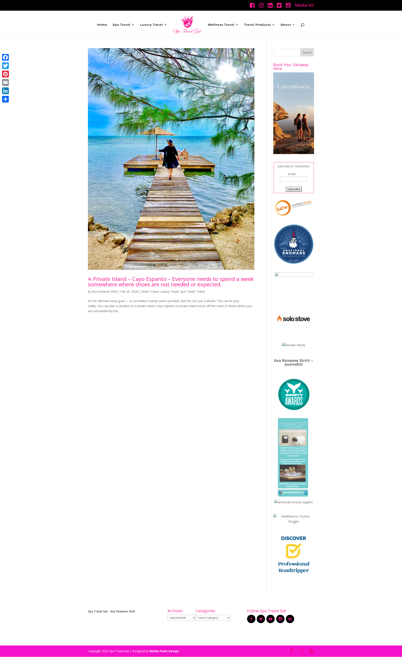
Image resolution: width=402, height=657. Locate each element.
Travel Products (257, 25)
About (286, 25)
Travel (200, 291)
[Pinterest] (5, 74)
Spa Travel (121, 25)
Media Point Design (164, 651)
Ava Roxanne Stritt (104, 291)
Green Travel (150, 291)
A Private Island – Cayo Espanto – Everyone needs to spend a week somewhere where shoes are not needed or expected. (171, 281)
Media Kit (304, 5)
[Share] (5, 99)
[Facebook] (5, 57)
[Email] (5, 82)
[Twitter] (5, 65)
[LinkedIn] (5, 91)
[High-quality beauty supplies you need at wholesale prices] (293, 502)
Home (102, 25)
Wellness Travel (221, 25)
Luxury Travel (151, 25)
